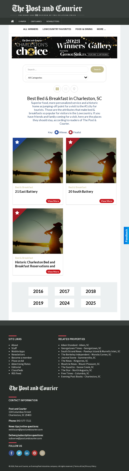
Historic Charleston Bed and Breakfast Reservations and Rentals (35, 266)
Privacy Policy (90, 466)
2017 (64, 291)
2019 (38, 303)
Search (97, 69)
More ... (101, 29)
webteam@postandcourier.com (26, 429)
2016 (38, 291)
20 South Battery (80, 191)
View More (53, 201)
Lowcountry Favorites (57, 29)
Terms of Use (79, 466)
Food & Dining (84, 29)
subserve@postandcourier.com (25, 438)
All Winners (30, 29)
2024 (64, 303)
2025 (91, 303)
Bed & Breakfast (24, 187)
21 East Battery (26, 191)
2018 (91, 291)
